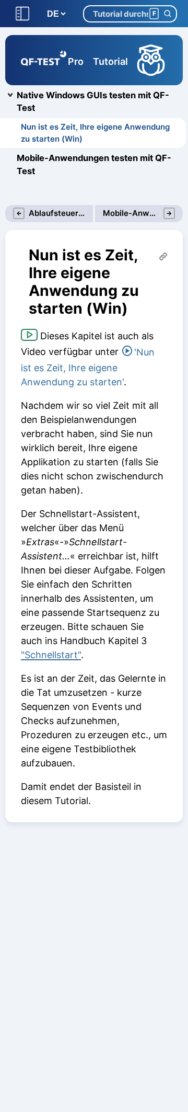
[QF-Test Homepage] (43, 60)
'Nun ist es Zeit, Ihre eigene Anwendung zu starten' (88, 367)
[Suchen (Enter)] (167, 13)
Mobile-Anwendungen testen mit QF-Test (94, 164)
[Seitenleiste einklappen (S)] (22, 13)
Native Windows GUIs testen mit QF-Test (93, 101)
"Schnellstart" (51, 654)
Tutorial (110, 61)
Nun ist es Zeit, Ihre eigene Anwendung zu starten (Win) (95, 133)
